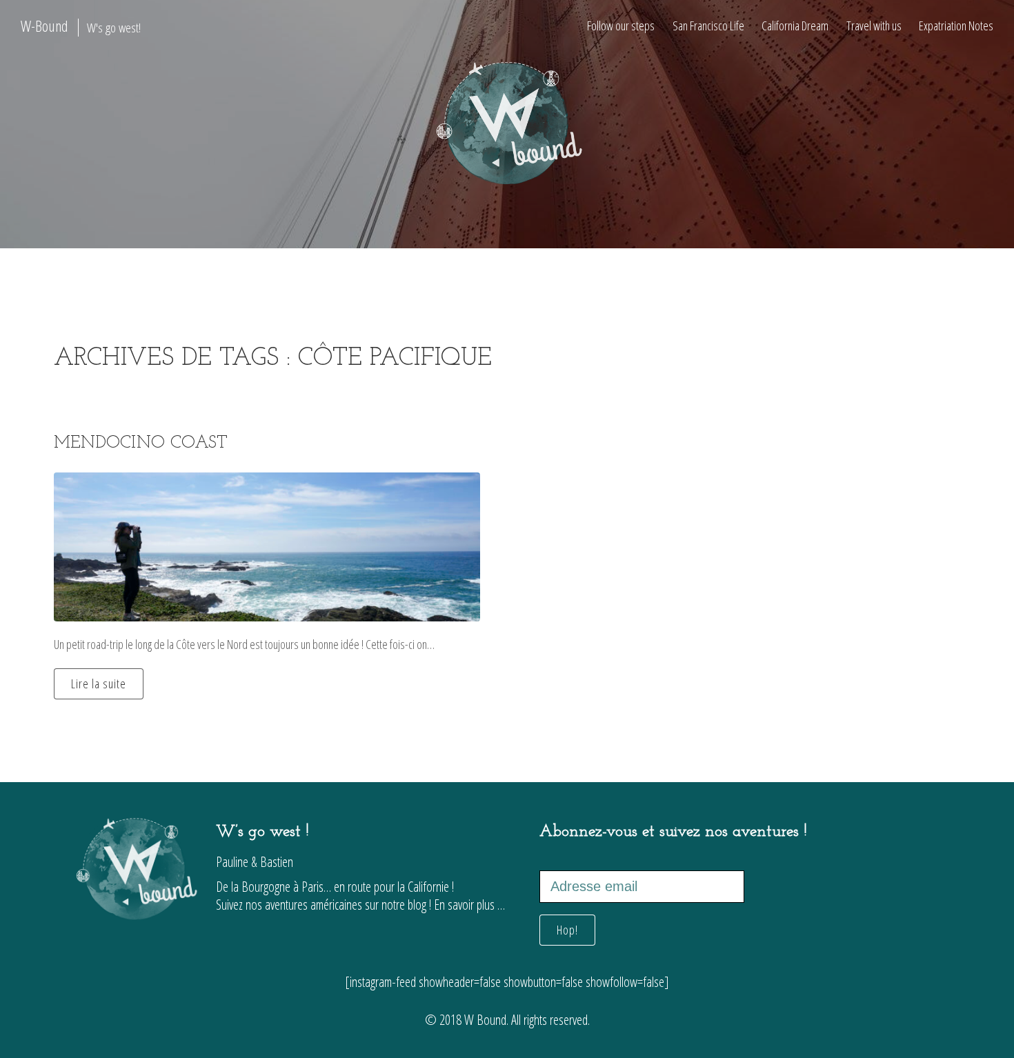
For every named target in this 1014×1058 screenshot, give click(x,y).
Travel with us (874, 25)
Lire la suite (98, 683)
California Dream (795, 25)
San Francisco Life (708, 25)
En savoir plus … (469, 904)
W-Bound (81, 26)
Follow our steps (621, 25)
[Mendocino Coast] (267, 546)
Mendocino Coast (141, 443)
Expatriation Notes (956, 25)
